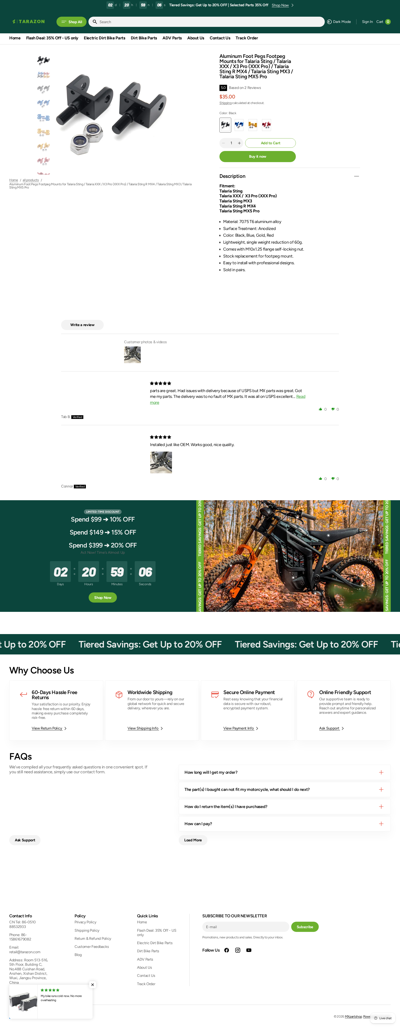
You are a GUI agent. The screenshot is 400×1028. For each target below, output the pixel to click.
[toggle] (356, 176)
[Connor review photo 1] (161, 462)
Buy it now (257, 156)
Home (13, 180)
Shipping (225, 103)
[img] (161, 383)
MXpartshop (353, 1017)
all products (31, 180)
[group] (43, 61)
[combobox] (211, 22)
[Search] (93, 22)
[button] (367, 22)
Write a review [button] (82, 325)
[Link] (56, 710)
